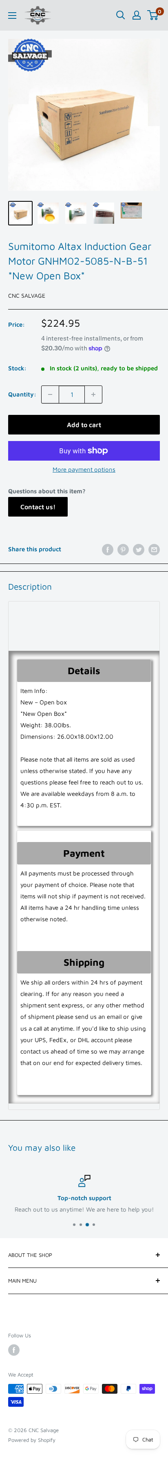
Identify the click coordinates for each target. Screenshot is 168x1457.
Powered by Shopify (31, 1440)
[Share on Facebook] (107, 549)
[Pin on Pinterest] (123, 549)
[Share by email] (154, 549)
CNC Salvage (26, 295)
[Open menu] (12, 15)
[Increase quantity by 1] (93, 394)
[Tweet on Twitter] (138, 549)
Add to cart (84, 424)
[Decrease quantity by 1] (50, 394)
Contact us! (37, 506)
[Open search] (120, 15)
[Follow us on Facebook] (14, 1350)
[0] (153, 15)
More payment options (84, 469)
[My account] (137, 15)
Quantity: (22, 394)
